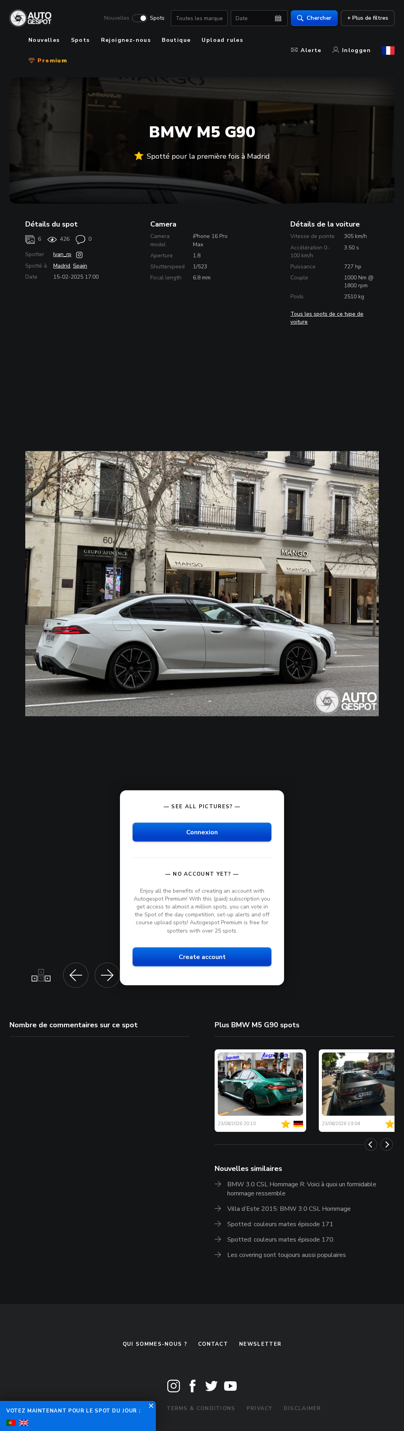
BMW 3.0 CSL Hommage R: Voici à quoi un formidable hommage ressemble (301, 1189)
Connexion (202, 832)
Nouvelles (116, 18)
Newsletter (260, 1344)
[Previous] (371, 1144)
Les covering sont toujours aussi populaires (286, 1255)
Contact (213, 1344)
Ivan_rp (62, 254)
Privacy (260, 1408)
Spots (157, 18)
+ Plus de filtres (367, 18)
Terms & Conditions (200, 1408)
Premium (51, 60)
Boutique (176, 40)
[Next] (387, 1144)
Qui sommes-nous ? (155, 1344)
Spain (80, 266)
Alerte (311, 50)
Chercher (319, 18)
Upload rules (222, 40)
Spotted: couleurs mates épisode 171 (280, 1224)
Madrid (61, 266)
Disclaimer (302, 1408)
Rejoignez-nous (126, 40)
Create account (202, 956)
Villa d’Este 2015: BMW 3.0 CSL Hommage (289, 1208)
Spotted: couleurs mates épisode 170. (281, 1239)
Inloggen (356, 50)
